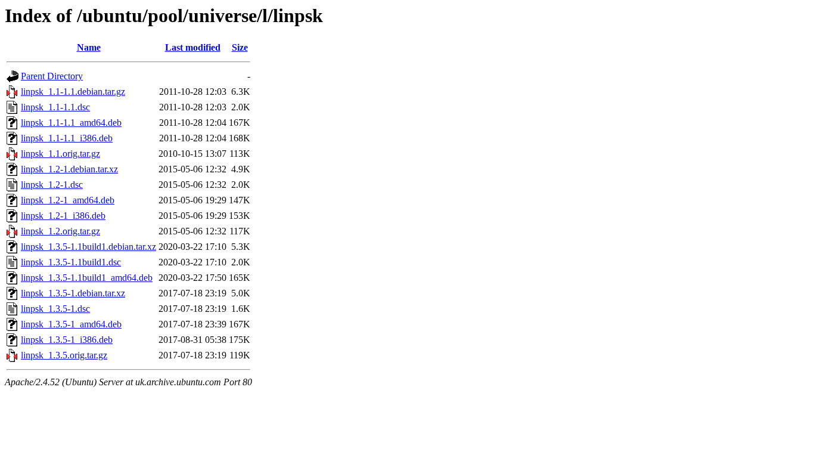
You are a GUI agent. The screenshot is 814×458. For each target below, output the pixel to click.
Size (240, 47)
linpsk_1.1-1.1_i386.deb (67, 138)
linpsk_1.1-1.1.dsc (55, 107)
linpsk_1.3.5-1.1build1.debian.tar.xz (88, 247)
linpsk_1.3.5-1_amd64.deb (71, 324)
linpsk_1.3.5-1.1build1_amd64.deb (87, 278)
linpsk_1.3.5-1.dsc (55, 309)
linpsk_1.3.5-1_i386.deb (67, 340)
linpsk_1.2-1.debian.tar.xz (69, 169)
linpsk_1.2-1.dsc (52, 185)
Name (89, 47)
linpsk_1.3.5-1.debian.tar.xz (73, 293)
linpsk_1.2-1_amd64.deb (67, 200)
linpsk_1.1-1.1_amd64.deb (71, 122)
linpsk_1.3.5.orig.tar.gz (64, 355)
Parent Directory (52, 76)
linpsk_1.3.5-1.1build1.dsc (71, 262)
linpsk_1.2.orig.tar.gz (60, 231)
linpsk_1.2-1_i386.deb (63, 216)
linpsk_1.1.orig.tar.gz (60, 153)
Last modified (192, 47)
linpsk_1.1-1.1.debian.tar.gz (73, 91)
